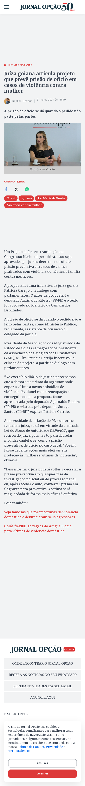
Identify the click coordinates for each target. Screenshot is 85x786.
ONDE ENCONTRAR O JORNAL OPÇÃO (42, 663)
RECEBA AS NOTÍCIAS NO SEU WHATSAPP (43, 675)
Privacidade (54, 747)
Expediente (16, 714)
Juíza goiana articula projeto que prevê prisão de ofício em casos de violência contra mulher (40, 82)
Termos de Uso (19, 751)
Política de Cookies (31, 747)
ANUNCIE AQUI (42, 697)
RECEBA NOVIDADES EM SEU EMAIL (42, 686)
